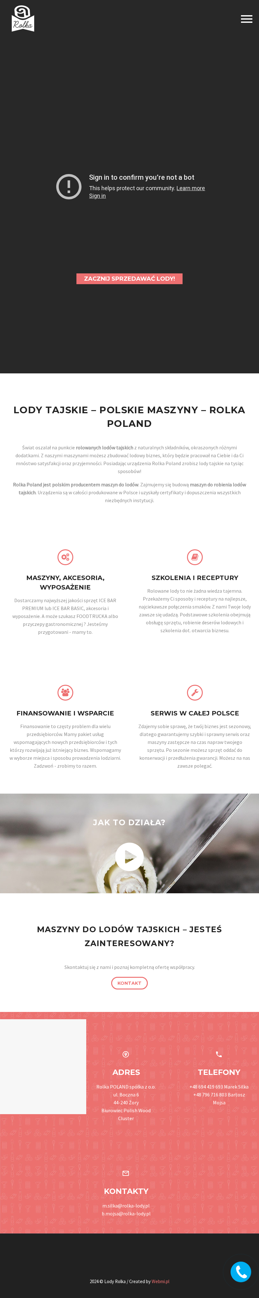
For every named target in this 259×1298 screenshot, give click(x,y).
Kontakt (129, 983)
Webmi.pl (160, 1281)
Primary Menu (246, 19)
